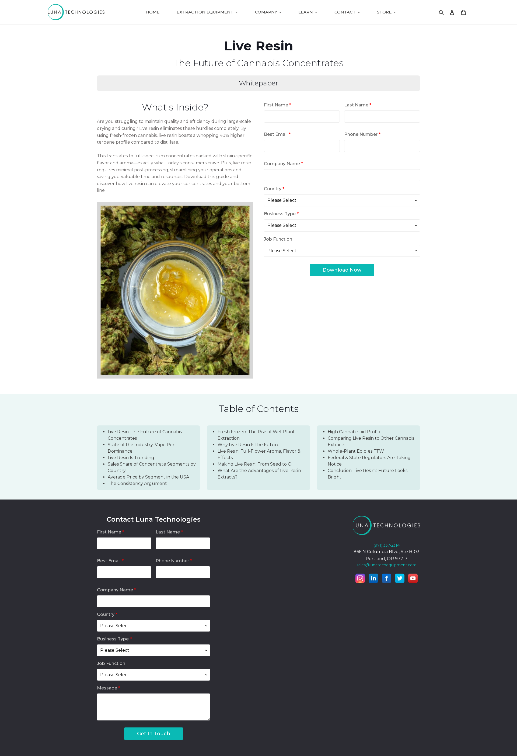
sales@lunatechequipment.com (387, 565)
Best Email (277, 134)
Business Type (281, 213)
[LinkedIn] (373, 579)
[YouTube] (413, 579)
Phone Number (362, 134)
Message (108, 688)
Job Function (278, 239)
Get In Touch (153, 734)
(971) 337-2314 (386, 545)
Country (274, 188)
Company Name (283, 163)
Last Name (357, 104)
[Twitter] (399, 579)
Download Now (342, 270)
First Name (277, 104)
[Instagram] (360, 579)
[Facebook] (386, 579)
